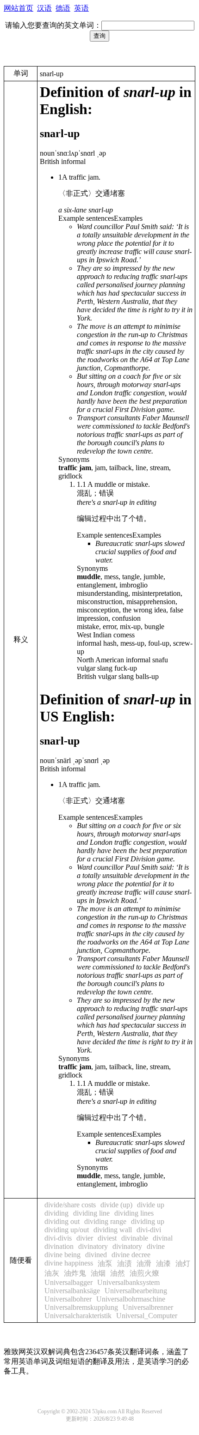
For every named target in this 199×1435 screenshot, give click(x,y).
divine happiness (68, 1263)
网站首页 (18, 8)
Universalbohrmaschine (130, 1299)
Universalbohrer (68, 1299)
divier (84, 1238)
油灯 (182, 1263)
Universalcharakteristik (78, 1316)
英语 (81, 8)
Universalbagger (68, 1282)
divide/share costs (70, 1205)
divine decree (131, 1255)
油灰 (51, 1273)
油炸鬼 (75, 1273)
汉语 (44, 8)
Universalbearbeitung (136, 1291)
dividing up (147, 1221)
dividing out (62, 1221)
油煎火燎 (144, 1273)
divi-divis (58, 1238)
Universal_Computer (146, 1316)
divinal (163, 1238)
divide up (150, 1205)
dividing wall (112, 1230)
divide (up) (116, 1205)
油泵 (105, 1263)
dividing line (91, 1213)
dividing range (105, 1221)
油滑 (144, 1263)
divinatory (93, 1246)
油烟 (98, 1273)
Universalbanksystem (128, 1282)
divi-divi (149, 1230)
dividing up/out (66, 1230)
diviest (107, 1238)
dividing (56, 1213)
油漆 (163, 1263)
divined (96, 1255)
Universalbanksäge (72, 1291)
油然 (117, 1273)
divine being (62, 1255)
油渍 (124, 1263)
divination (59, 1246)
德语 (63, 8)
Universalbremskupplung (81, 1307)
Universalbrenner (148, 1307)
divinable (134, 1238)
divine (156, 1246)
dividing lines (134, 1213)
